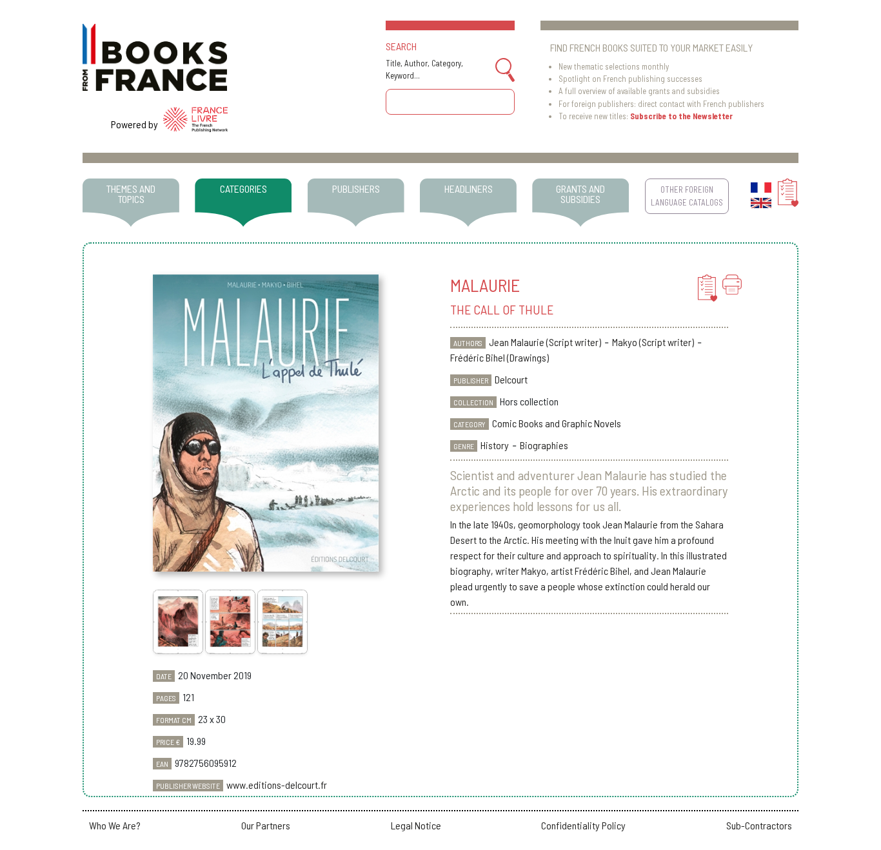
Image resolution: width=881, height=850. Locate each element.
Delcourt (511, 379)
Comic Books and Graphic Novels (556, 423)
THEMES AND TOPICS (130, 193)
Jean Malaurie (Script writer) (545, 342)
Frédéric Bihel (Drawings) (499, 357)
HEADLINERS (468, 188)
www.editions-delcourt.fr (276, 784)
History (494, 445)
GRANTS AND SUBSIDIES (580, 193)
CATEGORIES (243, 188)
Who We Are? (115, 825)
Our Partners (265, 825)
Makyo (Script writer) (653, 342)
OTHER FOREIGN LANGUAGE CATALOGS (687, 195)
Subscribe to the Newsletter (681, 116)
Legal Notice (416, 825)
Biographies (544, 445)
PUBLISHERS (356, 188)
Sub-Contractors (759, 825)
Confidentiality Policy (583, 825)
